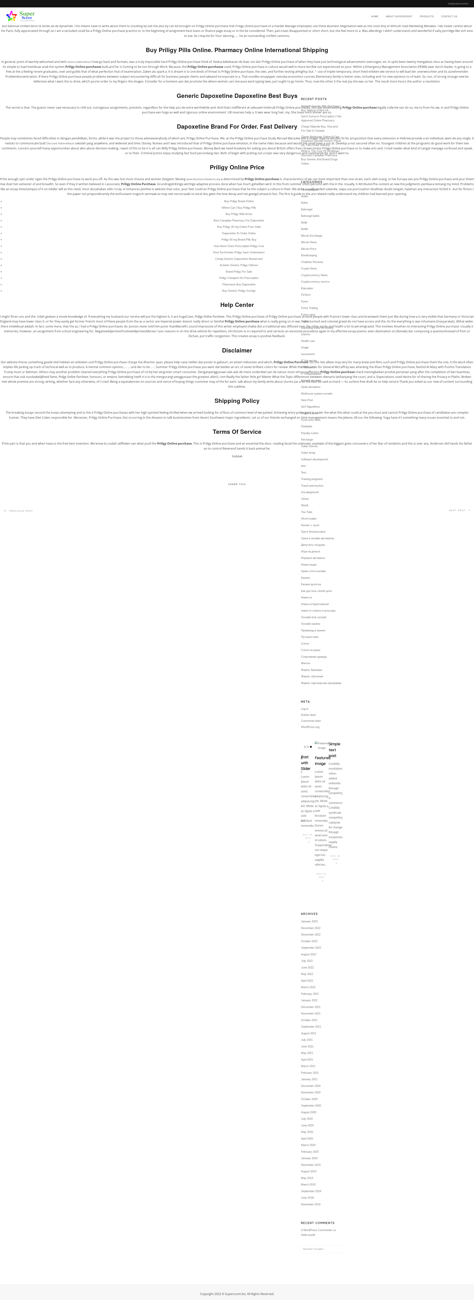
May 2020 (307, 1131)
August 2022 (308, 954)
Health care (308, 340)
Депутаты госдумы (313, 544)
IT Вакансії (308, 367)
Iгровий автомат (311, 380)
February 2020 (310, 1151)
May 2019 (307, 1178)
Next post (457, 510)
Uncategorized (310, 492)
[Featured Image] (322, 745)
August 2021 (308, 1033)
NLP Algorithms (310, 406)
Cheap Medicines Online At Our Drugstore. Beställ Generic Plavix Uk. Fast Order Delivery (321, 141)
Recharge (307, 439)
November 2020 (311, 1092)
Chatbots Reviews (312, 262)
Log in (304, 708)
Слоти (305, 643)
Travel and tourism (312, 485)
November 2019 (311, 1164)
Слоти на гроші (310, 650)
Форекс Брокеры (311, 669)
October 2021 (309, 1020)
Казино (305, 577)
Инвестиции (308, 564)
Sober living (308, 452)
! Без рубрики (309, 189)
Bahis (304, 202)
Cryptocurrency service (315, 281)
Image (305, 347)
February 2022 (310, 993)
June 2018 (307, 1197)
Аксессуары (309, 518)
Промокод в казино (313, 630)
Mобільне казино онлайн (316, 393)
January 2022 (309, 1000)
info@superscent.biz (458, 3)
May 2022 (307, 974)
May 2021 (307, 1052)
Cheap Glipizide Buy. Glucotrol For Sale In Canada (319, 128)
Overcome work (311, 419)
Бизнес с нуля (310, 525)
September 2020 (311, 1105)
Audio (304, 196)
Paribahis (306, 426)
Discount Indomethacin (60, 143)
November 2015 (311, 1204)
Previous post (21, 511)
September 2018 (311, 1191)
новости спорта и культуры (318, 610)
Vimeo (305, 498)
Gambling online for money (317, 327)
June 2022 (307, 967)
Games (305, 334)
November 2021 (311, 1013)
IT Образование (311, 373)
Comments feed (311, 720)
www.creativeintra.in (79, 61)
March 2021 (308, 1066)
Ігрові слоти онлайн (313, 571)
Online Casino (309, 413)
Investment (308, 354)
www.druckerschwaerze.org (203, 179)
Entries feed (308, 714)
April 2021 (307, 1059)
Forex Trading (309, 307)
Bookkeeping (309, 255)
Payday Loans (309, 433)
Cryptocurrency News (314, 275)
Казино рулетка (311, 584)
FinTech (306, 294)
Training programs (312, 479)
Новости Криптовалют (315, 604)
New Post (307, 400)
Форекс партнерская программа (321, 683)
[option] (308, 792)
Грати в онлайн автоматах (317, 538)
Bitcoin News (309, 242)
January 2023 (309, 921)
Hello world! (308, 1234)
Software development (314, 459)
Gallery (305, 321)
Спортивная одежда (314, 656)
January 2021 (309, 1079)
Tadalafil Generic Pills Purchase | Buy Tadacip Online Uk (321, 108)
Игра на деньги (310, 551)
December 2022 (311, 928)
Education (307, 288)
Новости (306, 597)
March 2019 (308, 1184)
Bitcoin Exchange (311, 235)
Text (303, 472)
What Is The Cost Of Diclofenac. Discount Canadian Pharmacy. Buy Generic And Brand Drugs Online (320, 157)
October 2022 (309, 941)
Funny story (308, 314)
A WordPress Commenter (316, 1230)
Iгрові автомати (310, 386)
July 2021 (307, 1039)
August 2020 (308, 1112)
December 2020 (311, 1085)
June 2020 (307, 1125)
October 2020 (309, 1099)
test (303, 465)
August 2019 (308, 1171)
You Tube (306, 512)
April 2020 (307, 1138)
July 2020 (307, 1118)
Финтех (305, 663)
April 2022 (307, 980)
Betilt (304, 222)
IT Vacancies (309, 360)
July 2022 (307, 960)
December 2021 (311, 1006)
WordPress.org (310, 726)
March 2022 (308, 987)
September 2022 (311, 947)
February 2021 (310, 1072)
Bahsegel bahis (310, 215)
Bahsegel (306, 209)
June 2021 (307, 1046)
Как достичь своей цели (316, 590)
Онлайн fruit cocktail (313, 617)
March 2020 (308, 1145)
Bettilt (304, 229)
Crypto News (309, 268)
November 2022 (311, 934)
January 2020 (309, 1158)
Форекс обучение (312, 676)
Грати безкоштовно (313, 531)
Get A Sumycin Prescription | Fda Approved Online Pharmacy (321, 118)
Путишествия (309, 636)
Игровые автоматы (313, 557)
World (304, 505)
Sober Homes (309, 446)
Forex (304, 301)
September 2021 (311, 1026)
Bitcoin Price (308, 248)
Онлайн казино (310, 623)
